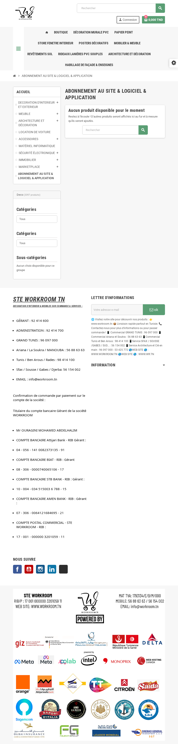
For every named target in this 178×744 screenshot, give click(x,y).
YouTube (29, 569)
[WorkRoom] (25, 13)
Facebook (17, 569)
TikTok (63, 569)
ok (155, 310)
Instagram (40, 569)
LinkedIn (52, 569)
